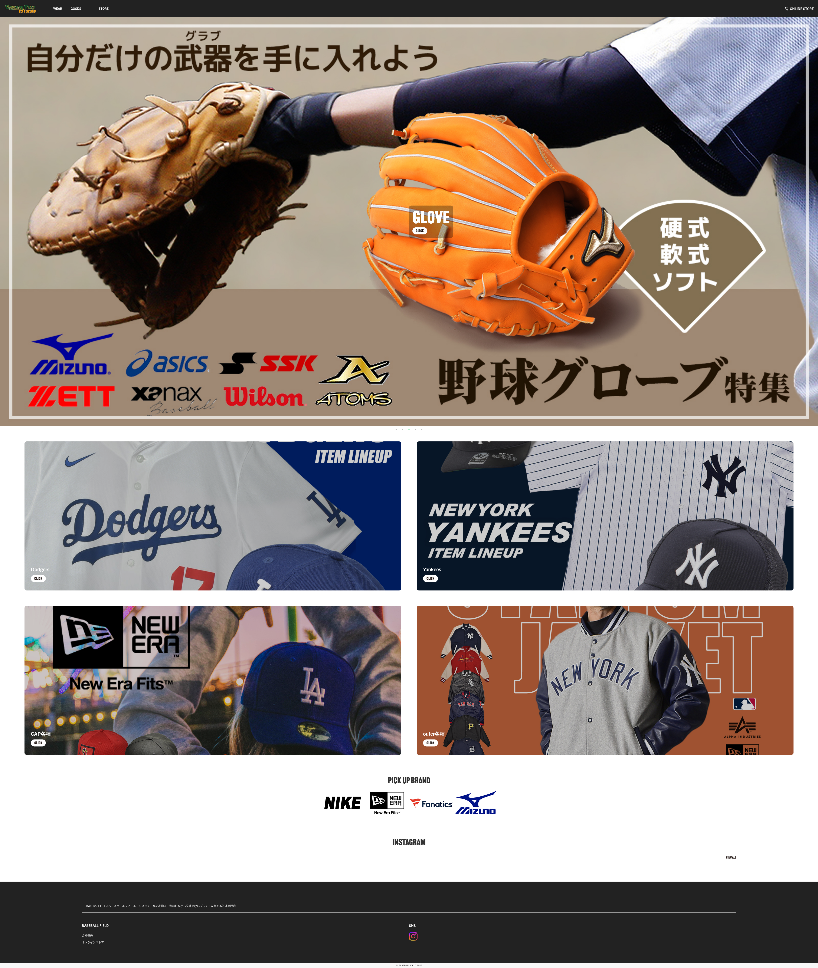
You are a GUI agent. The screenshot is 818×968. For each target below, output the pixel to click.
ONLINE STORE (802, 8)
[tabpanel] (409, 221)
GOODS (76, 8)
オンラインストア (93, 942)
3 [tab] (409, 429)
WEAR (57, 8)
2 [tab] (402, 429)
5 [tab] (422, 429)
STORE (104, 8)
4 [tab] (415, 429)
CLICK (420, 230)
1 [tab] (396, 429)
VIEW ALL (731, 857)
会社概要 (87, 935)
